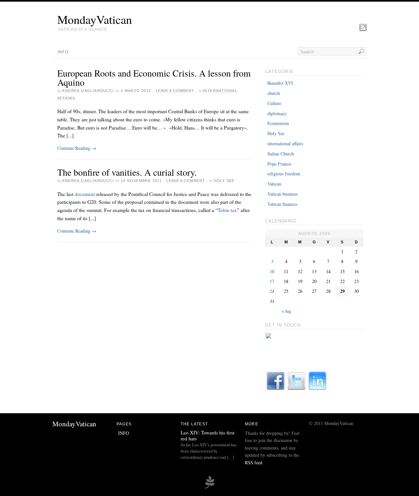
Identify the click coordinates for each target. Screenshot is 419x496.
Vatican (274, 184)
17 (272, 281)
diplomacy (277, 113)
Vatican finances (282, 204)
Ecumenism (278, 123)
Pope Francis (279, 164)
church (273, 93)
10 (272, 271)
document (85, 194)
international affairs (285, 143)
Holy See (224, 181)
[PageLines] (209, 487)
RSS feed (253, 462)
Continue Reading (76, 148)
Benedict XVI (280, 83)
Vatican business (282, 194)
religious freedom (283, 173)
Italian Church (280, 154)
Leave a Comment (175, 91)
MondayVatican (94, 19)
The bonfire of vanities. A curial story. (127, 172)
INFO (63, 52)
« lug (286, 311)
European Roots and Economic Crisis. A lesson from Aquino (154, 77)
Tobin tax (227, 210)
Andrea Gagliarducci (88, 91)
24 (272, 291)
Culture (274, 103)
